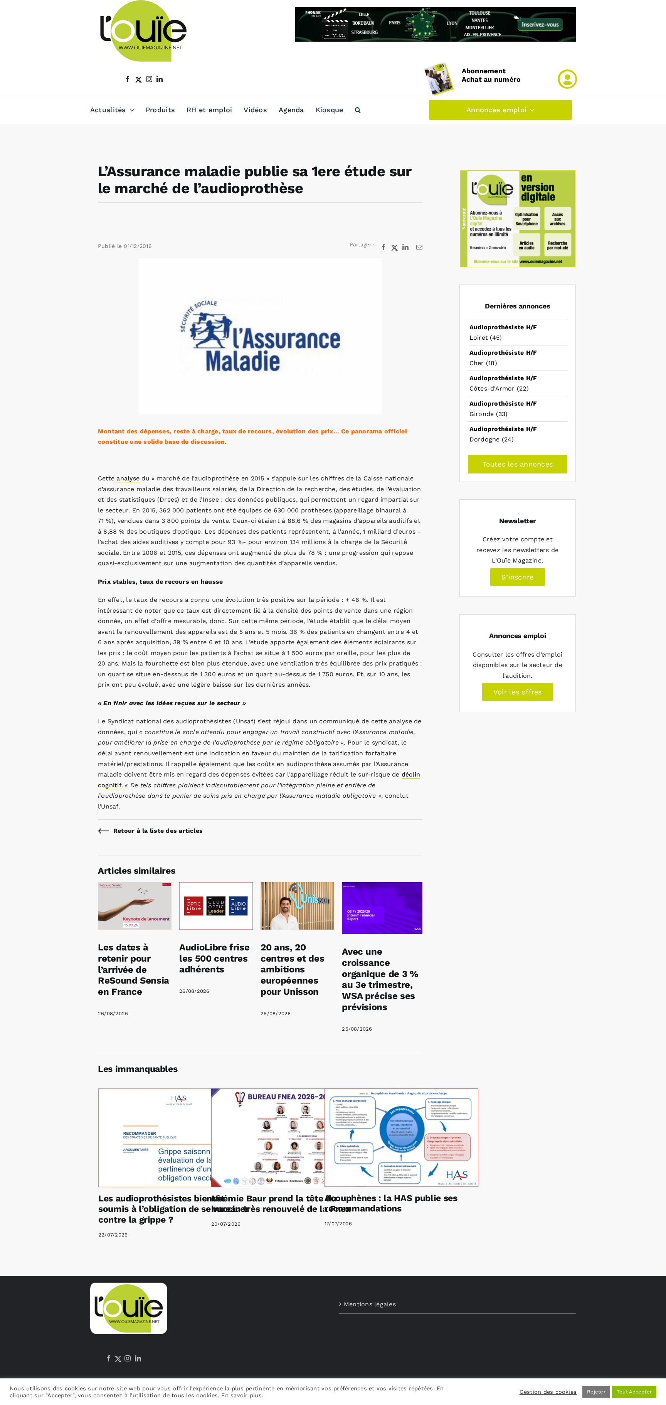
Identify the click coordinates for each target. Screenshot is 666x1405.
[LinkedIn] (138, 1358)
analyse (128, 478)
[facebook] (127, 79)
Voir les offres (517, 692)
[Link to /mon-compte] (567, 79)
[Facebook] (109, 1358)
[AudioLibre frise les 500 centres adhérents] (216, 887)
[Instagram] (127, 1358)
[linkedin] (159, 79)
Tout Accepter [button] (634, 1392)
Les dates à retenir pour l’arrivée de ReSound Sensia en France (133, 969)
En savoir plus (241, 1395)
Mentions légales (370, 1304)
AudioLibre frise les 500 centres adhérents (214, 958)
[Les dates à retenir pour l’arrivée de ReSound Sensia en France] (135, 887)
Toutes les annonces (518, 464)
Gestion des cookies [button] (548, 1391)
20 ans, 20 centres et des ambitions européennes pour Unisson (292, 969)
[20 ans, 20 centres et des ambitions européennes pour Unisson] (297, 887)
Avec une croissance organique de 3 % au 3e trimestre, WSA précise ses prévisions (380, 979)
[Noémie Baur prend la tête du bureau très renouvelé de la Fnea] (288, 1137)
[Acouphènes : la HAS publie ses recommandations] (401, 1137)
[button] (358, 110)
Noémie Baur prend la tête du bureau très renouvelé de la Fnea (280, 1204)
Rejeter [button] (596, 1392)
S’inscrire (517, 577)
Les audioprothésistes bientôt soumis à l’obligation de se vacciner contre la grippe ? (173, 1209)
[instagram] (149, 79)
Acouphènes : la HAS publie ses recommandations (391, 1203)
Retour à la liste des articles (158, 830)
